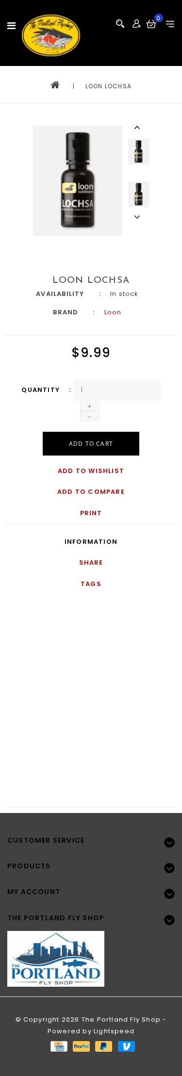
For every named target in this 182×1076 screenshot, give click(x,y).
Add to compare (91, 491)
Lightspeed (114, 1031)
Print (91, 513)
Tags (91, 583)
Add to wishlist (91, 470)
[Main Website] (91, 953)
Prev (138, 127)
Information (91, 541)
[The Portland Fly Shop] (51, 35)
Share (91, 562)
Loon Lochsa (108, 86)
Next (138, 217)
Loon (113, 312)
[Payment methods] (58, 1045)
